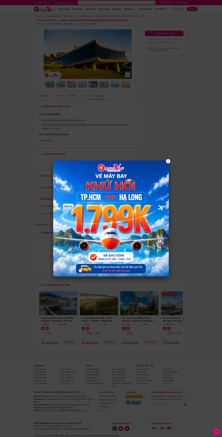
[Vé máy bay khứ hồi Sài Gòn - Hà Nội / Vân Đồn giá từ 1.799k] (111, 218)
